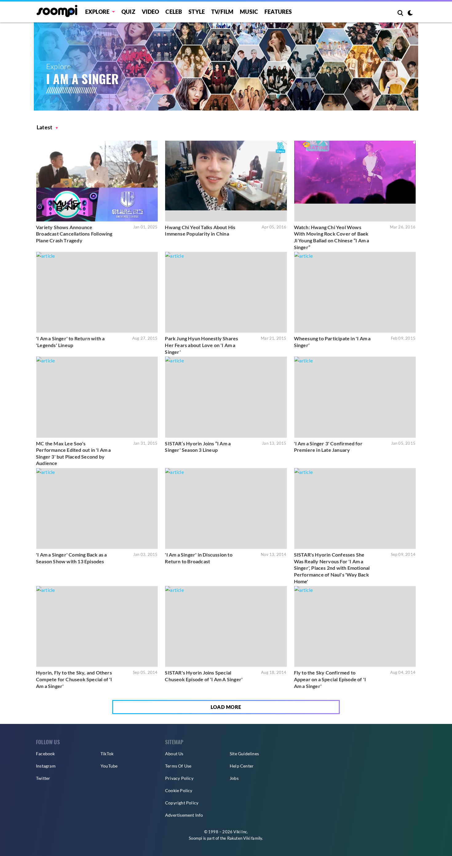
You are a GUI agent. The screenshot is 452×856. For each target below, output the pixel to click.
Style (196, 11)
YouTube (109, 765)
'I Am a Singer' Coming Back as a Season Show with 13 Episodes (71, 558)
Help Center (242, 765)
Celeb (173, 11)
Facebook (45, 753)
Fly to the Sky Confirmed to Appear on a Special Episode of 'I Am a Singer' (330, 679)
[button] (47, 127)
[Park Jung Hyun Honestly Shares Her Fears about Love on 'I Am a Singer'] (226, 292)
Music (249, 11)
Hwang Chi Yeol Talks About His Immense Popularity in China (200, 230)
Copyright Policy (181, 802)
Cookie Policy (178, 790)
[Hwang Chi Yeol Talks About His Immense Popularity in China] (226, 181)
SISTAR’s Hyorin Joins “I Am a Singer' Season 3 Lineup (198, 446)
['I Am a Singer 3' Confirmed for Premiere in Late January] (355, 397)
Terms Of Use (178, 765)
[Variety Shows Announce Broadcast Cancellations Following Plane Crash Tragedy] (97, 181)
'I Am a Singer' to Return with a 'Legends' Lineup (70, 341)
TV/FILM (222, 11)
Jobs (234, 778)
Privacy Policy (179, 778)
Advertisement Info (184, 815)
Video (150, 11)
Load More (226, 707)
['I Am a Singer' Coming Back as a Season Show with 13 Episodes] (97, 508)
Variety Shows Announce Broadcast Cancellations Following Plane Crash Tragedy (74, 233)
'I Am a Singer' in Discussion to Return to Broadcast (198, 558)
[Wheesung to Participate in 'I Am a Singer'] (355, 292)
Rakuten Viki (238, 838)
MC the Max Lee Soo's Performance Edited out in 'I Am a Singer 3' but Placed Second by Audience (73, 453)
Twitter (43, 778)
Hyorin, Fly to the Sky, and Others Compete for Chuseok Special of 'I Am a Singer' (74, 679)
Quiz (128, 11)
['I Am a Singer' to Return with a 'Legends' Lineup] (97, 292)
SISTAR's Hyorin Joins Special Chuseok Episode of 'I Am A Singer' (204, 676)
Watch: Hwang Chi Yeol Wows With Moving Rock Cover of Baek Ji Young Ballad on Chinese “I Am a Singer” (331, 237)
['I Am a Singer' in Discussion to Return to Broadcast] (226, 508)
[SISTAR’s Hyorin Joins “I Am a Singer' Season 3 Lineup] (226, 397)
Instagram (46, 765)
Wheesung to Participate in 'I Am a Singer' (332, 341)
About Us (174, 753)
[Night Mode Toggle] (410, 13)
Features (278, 11)
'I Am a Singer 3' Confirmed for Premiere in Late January (328, 446)
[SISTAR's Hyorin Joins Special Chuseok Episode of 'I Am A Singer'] (226, 626)
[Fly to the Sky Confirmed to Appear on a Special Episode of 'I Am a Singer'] (355, 626)
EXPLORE (97, 11)
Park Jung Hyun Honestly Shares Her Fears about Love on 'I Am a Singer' (201, 344)
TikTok (107, 753)
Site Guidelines (244, 753)
